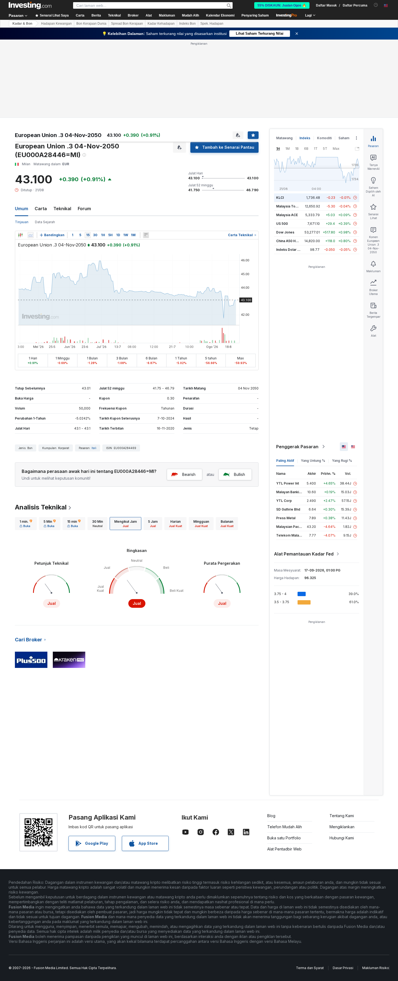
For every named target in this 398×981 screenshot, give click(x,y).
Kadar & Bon (22, 23)
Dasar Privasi (343, 968)
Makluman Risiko (375, 968)
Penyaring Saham (255, 15)
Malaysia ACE (287, 215)
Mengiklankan (342, 826)
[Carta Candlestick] (20, 235)
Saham (343, 138)
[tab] (26, 523)
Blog (271, 815)
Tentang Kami (342, 815)
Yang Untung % (313, 461)
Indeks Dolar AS (289, 250)
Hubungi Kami (342, 838)
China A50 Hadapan (292, 241)
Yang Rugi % (342, 461)
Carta (41, 208)
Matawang (284, 138)
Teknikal (62, 208)
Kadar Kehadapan (161, 23)
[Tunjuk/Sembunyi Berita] (146, 235)
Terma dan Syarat (310, 968)
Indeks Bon (187, 23)
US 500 (282, 224)
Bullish (239, 474)
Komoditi (324, 138)
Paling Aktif (285, 461)
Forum (84, 208)
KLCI (280, 198)
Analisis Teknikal (41, 507)
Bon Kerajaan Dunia (91, 23)
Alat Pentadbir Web (284, 849)
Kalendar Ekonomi (220, 15)
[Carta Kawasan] (31, 235)
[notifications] (376, 5)
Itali (94, 448)
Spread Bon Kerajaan (127, 23)
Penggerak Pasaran (297, 446)
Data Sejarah (45, 222)
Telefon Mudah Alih (284, 826)
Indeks (304, 138)
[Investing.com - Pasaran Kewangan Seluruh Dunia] (30, 5)
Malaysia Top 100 (290, 206)
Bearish (188, 474)
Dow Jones (285, 232)
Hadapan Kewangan (56, 23)
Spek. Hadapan (211, 23)
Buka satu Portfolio (284, 838)
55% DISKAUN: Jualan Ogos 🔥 (281, 5)
